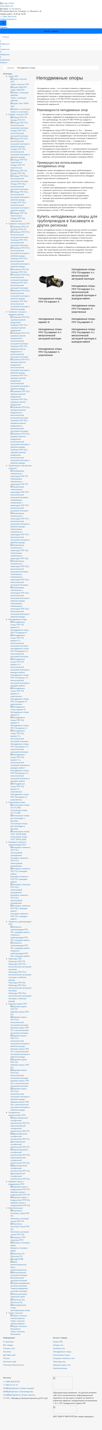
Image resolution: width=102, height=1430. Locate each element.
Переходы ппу (59, 1361)
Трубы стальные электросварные (17, 1322)
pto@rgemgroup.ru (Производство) (18, 1391)
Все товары (8, 1345)
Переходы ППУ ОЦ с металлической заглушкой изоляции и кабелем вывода (19, 997)
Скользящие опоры (16, 802)
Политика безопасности (13, 1364)
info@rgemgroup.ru (8, 19)
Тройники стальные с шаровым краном (17, 313)
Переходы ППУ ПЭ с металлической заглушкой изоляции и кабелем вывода (19, 976)
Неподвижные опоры (17, 619)
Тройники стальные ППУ (19, 223)
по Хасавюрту (15, 8)
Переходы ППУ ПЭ (16, 961)
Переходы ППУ (15, 958)
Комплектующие (15, 1207)
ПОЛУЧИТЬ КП (6, 6)
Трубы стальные (15, 1312)
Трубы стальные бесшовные (17, 1332)
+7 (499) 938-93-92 (8, 16)
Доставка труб (9, 1355)
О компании (8, 1341)
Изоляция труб (9, 1361)
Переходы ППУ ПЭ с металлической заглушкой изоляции (19, 967)
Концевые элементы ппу (63, 1358)
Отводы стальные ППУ (18, 114)
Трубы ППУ (13, 76)
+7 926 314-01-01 (10, 1384)
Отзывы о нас (9, 1348)
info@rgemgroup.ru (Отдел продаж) (18, 1388)
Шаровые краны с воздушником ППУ (16, 1182)
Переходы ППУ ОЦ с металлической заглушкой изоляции (19, 988)
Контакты (7, 1351)
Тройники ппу (59, 1348)
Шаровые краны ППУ (17, 1003)
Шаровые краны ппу (62, 1364)
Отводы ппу (58, 1345)
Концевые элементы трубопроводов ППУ (17, 843)
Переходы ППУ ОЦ (16, 982)
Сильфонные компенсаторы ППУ (17, 1113)
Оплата (6, 1358)
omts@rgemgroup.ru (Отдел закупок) (19, 1394)
